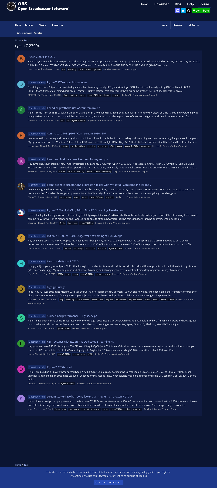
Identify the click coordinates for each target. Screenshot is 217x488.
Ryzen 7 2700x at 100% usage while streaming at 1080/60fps (75, 236)
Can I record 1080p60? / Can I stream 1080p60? (67, 133)
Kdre (30, 409)
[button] (35, 25)
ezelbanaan (33, 146)
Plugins (42, 24)
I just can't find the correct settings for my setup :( (68, 159)
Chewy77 (32, 197)
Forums (29, 24)
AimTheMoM (34, 248)
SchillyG (31, 328)
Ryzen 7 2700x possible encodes (58, 82)
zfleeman (32, 222)
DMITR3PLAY (34, 95)
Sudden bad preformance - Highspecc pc (63, 316)
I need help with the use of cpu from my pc (64, 108)
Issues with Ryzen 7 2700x (54, 261)
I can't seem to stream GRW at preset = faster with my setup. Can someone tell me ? (90, 185)
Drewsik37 (32, 383)
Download (161, 4)
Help (190, 4)
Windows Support (130, 69)
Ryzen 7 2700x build (50, 367)
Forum (204, 4)
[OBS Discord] (177, 10)
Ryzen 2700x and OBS (41, 57)
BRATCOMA (33, 69)
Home (144, 4)
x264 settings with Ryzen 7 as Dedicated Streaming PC (71, 341)
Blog (178, 4)
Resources (57, 24)
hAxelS (31, 274)
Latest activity (24, 32)
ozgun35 (32, 299)
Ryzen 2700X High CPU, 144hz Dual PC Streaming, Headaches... (77, 210)
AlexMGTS (32, 120)
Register (38, 32)
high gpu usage (47, 287)
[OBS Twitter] (183, 10)
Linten (31, 354)
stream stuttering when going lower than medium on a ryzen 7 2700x (80, 396)
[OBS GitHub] (188, 10)
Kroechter (32, 171)
